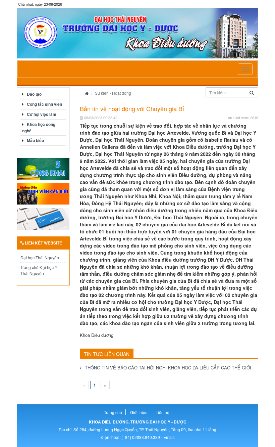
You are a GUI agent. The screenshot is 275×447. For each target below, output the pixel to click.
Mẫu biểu (35, 140)
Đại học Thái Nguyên (39, 257)
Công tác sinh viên (44, 104)
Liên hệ (162, 412)
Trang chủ (113, 412)
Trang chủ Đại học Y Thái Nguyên (38, 270)
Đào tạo (34, 94)
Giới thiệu (139, 412)
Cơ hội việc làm (41, 114)
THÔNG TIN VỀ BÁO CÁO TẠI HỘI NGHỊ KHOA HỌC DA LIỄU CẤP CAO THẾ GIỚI (168, 367)
